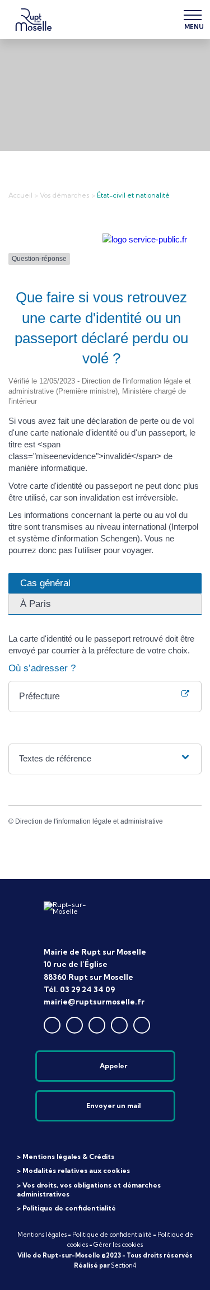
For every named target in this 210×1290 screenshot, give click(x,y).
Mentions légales (42, 1234)
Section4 (123, 1265)
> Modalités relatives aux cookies (73, 1170)
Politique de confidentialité (112, 1234)
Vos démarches (65, 195)
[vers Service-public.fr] (144, 239)
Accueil (20, 195)
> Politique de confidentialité (66, 1208)
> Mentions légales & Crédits (65, 1156)
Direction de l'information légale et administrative (89, 821)
